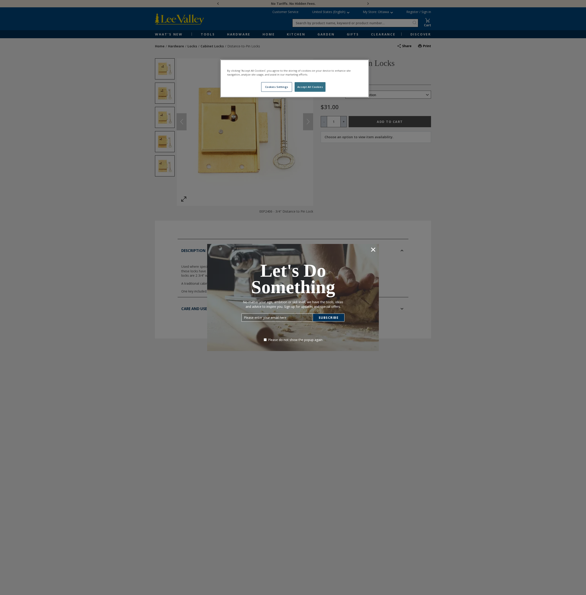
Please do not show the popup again (295, 340)
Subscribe (329, 317)
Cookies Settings (276, 87)
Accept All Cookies (310, 87)
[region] (294, 78)
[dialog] (293, 297)
